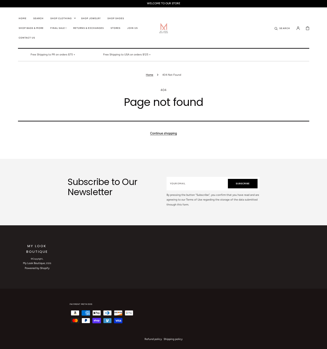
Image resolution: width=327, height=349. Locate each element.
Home (149, 74)
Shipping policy (173, 339)
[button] (282, 28)
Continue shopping (163, 133)
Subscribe (243, 183)
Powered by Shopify (37, 268)
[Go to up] (321, 343)
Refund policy (153, 339)
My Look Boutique (34, 263)
